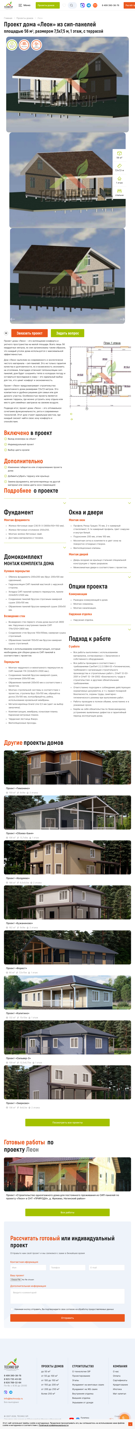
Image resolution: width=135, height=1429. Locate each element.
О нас (116, 1371)
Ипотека (117, 1389)
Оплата (116, 1375)
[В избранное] (6, 333)
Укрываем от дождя (82, 1402)
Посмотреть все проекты (67, 1122)
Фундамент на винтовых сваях (88, 1384)
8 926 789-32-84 (12, 1382)
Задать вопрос (67, 333)
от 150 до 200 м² (50, 1384)
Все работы (67, 1212)
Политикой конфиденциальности (53, 1425)
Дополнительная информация (28, 1286)
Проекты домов (46, 5)
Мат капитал (119, 1393)
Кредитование (120, 1384)
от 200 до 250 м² (50, 1389)
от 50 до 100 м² (49, 1375)
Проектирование (81, 1375)
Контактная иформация (24, 1262)
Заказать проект (29, 333)
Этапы (75, 1380)
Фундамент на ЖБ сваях (85, 1389)
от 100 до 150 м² (50, 1380)
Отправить (67, 1318)
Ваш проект (17, 1275)
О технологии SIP (81, 1371)
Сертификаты (120, 1380)
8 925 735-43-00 (12, 1379)
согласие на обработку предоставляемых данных (90, 1309)
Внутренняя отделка (82, 1393)
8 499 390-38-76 (110, 5)
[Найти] (71, 5)
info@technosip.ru (13, 1398)
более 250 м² (48, 1393)
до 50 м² (45, 1371)
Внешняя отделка (81, 1398)
